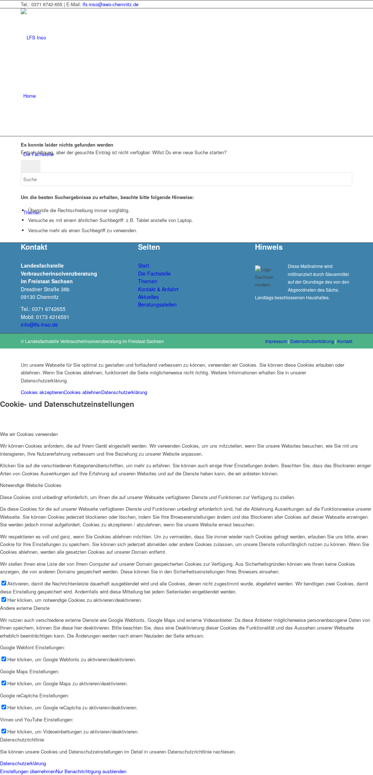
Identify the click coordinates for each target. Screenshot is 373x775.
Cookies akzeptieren (42, 392)
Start (143, 265)
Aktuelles (148, 296)
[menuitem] (187, 96)
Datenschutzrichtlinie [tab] (22, 739)
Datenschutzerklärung (312, 341)
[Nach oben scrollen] (2, 352)
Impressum (276, 341)
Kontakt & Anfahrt (158, 289)
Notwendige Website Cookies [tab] (31, 485)
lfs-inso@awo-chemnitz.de (110, 4)
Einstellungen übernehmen (28, 771)
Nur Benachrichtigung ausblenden (91, 771)
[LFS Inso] (75, 37)
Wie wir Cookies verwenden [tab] (29, 434)
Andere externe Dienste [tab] (25, 607)
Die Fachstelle (154, 273)
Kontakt (344, 341)
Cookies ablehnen (82, 392)
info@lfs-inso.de (39, 324)
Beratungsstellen (157, 304)
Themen (147, 281)
